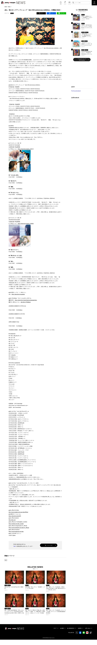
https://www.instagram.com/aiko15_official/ (19, 527)
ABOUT (55, 628)
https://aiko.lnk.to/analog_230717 (26, 149)
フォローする (49, 545)
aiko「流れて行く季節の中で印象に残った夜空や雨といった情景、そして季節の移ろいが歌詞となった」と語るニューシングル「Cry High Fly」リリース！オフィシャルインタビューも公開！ (35, 612)
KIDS (82, 41)
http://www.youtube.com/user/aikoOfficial (18, 512)
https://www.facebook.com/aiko (16, 531)
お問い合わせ (88, 628)
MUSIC (9, 6)
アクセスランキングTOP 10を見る (82, 59)
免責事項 (80, 628)
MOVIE (86, 32)
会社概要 (62, 628)
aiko (15, 546)
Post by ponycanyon (76, 91)
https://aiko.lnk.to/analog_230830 (26, 223)
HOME (6, 6)
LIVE (6, 585)
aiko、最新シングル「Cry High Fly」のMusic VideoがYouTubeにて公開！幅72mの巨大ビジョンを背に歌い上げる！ (55, 588)
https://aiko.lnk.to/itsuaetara (18, 294)
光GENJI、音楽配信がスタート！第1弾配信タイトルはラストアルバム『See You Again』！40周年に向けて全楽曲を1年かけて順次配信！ (86, 18)
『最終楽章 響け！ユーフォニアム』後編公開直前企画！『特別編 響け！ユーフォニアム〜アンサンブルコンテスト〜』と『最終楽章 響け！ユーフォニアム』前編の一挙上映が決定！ (86, 35)
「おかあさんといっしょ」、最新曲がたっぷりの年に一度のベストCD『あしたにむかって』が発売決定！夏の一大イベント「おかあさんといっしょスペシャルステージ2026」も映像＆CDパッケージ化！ (86, 44)
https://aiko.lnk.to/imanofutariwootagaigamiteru (26, 300)
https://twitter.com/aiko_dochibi (16, 523)
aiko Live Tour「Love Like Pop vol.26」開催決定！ (14, 587)
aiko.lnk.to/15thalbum (26, 302)
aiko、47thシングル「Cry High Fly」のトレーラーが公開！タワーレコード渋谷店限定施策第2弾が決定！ (56, 612)
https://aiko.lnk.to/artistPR (15, 516)
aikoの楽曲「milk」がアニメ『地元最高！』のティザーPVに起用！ (35, 587)
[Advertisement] (81, 73)
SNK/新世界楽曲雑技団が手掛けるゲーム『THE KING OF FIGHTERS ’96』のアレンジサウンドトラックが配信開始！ (86, 53)
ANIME (83, 32)
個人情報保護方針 (71, 628)
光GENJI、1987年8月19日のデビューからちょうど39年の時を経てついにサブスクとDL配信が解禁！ (86, 26)
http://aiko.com (12, 520)
